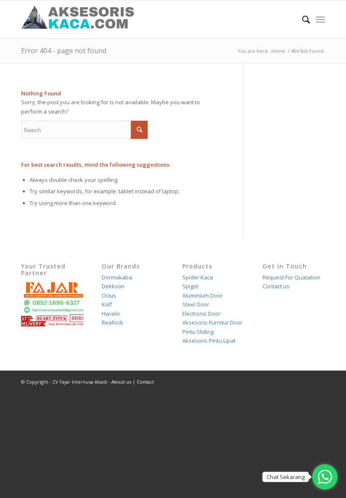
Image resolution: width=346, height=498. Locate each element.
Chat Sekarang (286, 477)
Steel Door (195, 304)
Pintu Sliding (198, 332)
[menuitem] (302, 19)
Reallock (112, 322)
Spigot (190, 286)
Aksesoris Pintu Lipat (208, 340)
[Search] (302, 19)
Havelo (111, 313)
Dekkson (113, 286)
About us (121, 382)
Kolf (107, 304)
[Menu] (320, 19)
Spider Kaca (197, 277)
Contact (145, 382)
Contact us (275, 286)
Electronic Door (201, 313)
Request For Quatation (291, 277)
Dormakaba (117, 277)
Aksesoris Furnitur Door (212, 322)
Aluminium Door (202, 295)
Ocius (109, 295)
